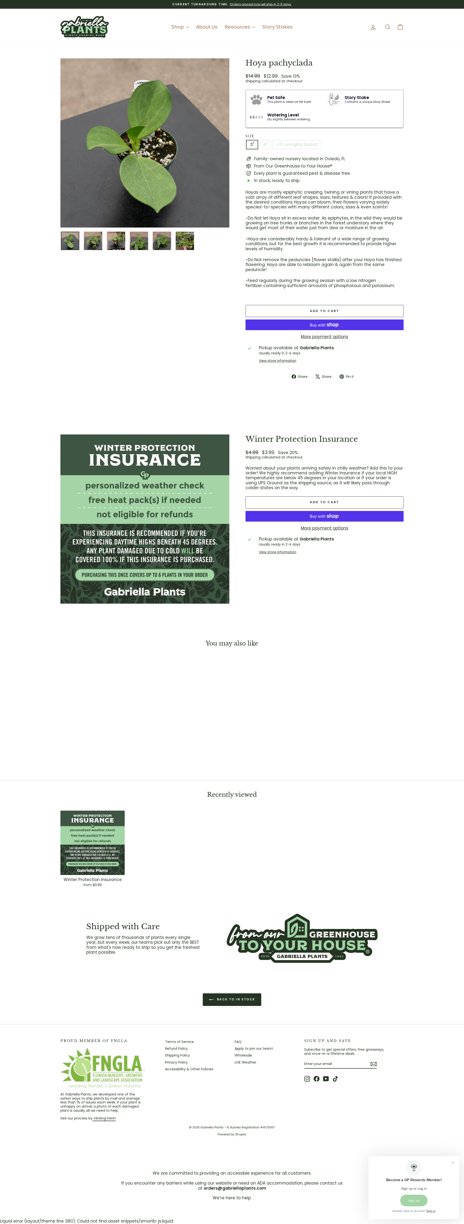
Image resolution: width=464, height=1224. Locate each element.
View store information (277, 361)
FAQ (238, 1041)
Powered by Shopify (232, 1134)
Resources (238, 26)
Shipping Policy (177, 1055)
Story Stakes (277, 26)
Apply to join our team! (254, 1048)
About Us (207, 26)
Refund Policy (176, 1048)
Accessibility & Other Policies (189, 1069)
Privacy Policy (176, 1062)
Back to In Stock (235, 999)
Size (250, 136)
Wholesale (243, 1055)
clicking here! (104, 1118)
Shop (178, 26)
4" (265, 144)
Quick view (101, 736)
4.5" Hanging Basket (297, 144)
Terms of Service (179, 1041)
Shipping (253, 81)
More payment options (324, 336)
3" (252, 144)
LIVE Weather (245, 1062)
